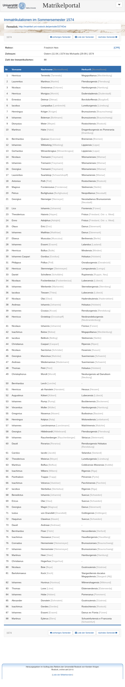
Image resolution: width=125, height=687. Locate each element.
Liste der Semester (85, 37)
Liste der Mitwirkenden (62, 674)
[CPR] (117, 47)
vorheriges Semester (61, 37)
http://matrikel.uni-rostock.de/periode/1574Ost (42, 26)
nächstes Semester (107, 37)
